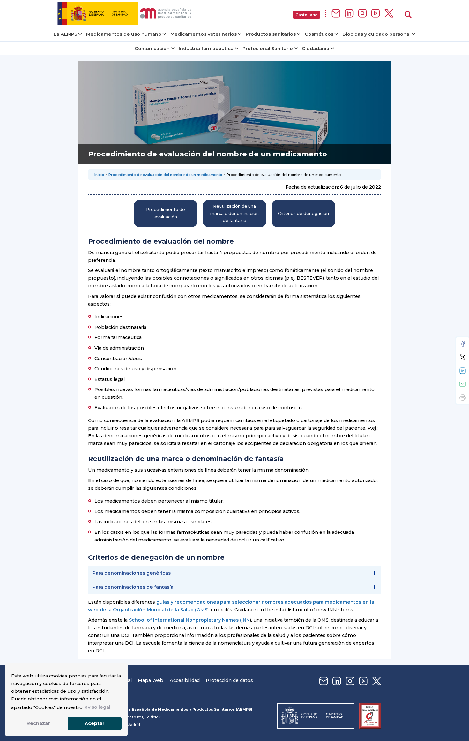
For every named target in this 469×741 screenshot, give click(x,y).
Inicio (99, 174)
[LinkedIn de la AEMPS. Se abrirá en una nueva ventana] (349, 13)
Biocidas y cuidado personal (376, 34)
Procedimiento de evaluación (165, 213)
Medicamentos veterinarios (203, 34)
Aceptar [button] (95, 723)
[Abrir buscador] (408, 15)
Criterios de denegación (303, 213)
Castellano (306, 14)
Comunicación (152, 48)
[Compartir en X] (462, 357)
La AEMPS (65, 34)
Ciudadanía (315, 48)
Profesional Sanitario (267, 48)
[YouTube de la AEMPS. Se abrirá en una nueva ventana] (375, 13)
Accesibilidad (185, 680)
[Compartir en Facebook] (462, 343)
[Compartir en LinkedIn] (462, 370)
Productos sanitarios (271, 34)
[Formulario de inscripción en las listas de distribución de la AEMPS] (336, 13)
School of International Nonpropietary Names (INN (189, 620)
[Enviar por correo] (462, 384)
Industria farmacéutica (206, 48)
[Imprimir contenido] (462, 397)
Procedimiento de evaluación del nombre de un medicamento (165, 174)
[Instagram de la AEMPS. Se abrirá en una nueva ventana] (362, 13)
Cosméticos (319, 34)
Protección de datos (229, 680)
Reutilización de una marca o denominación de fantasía (234, 213)
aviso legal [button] (97, 707)
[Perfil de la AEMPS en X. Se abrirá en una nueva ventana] (389, 13)
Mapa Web (150, 680)
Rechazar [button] (38, 723)
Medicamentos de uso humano (123, 34)
